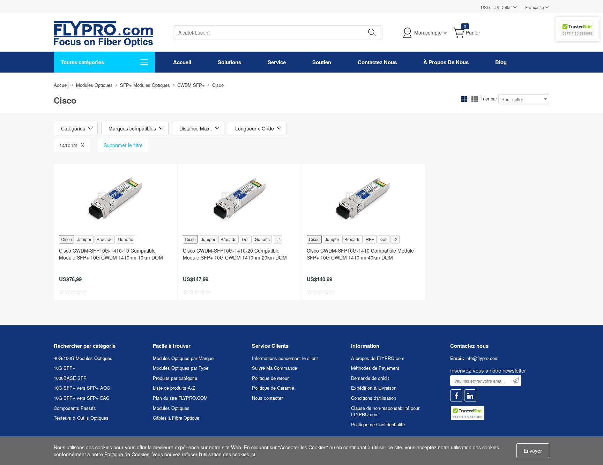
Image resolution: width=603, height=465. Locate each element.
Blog (501, 62)
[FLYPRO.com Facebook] (456, 395)
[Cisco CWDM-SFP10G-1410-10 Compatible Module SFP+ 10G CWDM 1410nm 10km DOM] (115, 199)
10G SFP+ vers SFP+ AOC (82, 387)
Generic (125, 239)
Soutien (321, 62)
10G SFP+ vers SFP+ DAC (81, 398)
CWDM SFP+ (191, 85)
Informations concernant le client (285, 358)
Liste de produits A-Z (174, 387)
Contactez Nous (377, 62)
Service (277, 62)
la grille (464, 99)
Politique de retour (270, 378)
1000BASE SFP (70, 378)
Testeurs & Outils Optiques (81, 417)
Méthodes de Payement (375, 368)
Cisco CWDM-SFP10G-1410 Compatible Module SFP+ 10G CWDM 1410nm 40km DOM (360, 254)
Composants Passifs (75, 408)
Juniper (84, 239)
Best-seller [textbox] (512, 99)
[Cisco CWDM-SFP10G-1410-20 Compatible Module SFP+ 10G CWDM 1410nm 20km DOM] (239, 199)
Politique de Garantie (273, 387)
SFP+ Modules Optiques (145, 85)
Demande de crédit (370, 378)
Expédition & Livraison (373, 387)
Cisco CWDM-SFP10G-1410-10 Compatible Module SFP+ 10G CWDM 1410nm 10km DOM (111, 254)
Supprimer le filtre (123, 145)
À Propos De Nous (446, 62)
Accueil (182, 62)
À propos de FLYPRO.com (377, 358)
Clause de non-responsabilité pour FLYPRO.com (385, 411)
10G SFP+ (64, 368)
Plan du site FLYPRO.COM (180, 398)
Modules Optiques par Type (180, 368)
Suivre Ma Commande (274, 368)
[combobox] (523, 99)
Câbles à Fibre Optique (176, 417)
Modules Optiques (94, 85)
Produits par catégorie (175, 378)
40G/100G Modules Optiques (83, 358)
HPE (370, 239)
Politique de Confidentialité (378, 424)
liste (474, 99)
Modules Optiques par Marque (183, 358)
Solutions (229, 62)
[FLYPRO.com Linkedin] (470, 395)
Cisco (66, 239)
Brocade (105, 239)
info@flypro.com (482, 358)
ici (253, 454)
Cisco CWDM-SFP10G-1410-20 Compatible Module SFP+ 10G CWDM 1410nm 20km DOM (235, 254)
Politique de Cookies (126, 454)
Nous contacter (267, 398)
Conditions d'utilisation (373, 398)
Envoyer (533, 450)
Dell (246, 239)
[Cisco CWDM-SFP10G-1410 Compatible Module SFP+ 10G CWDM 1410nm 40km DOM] (363, 199)
